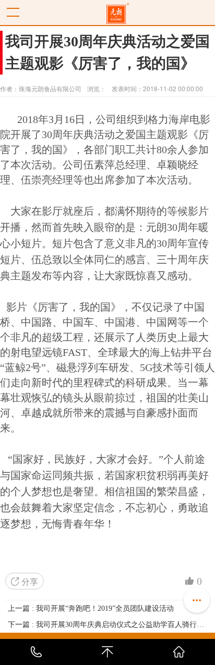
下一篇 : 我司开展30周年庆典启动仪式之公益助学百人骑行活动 (107, 625)
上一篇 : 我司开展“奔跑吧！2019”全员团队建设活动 (91, 608)
